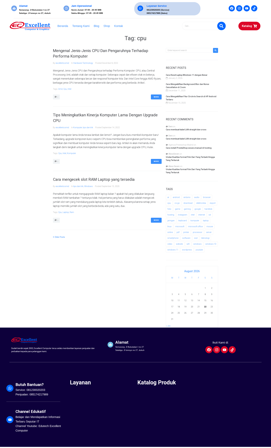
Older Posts (59, 237)
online (170, 232)
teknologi (205, 238)
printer (186, 232)
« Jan (168, 326)
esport (213, 203)
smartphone (172, 238)
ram (72, 212)
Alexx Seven (174, 166)
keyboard (182, 220)
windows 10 (210, 244)
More (156, 97)
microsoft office (195, 226)
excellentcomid (62, 63)
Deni (170, 126)
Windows (88, 186)
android (176, 197)
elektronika (201, 203)
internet (201, 215)
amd (60, 89)
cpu (65, 89)
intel (69, 89)
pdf (178, 232)
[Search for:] (189, 50)
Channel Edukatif (31, 411)
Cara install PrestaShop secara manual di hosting (189, 148)
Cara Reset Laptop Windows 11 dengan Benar (186, 75)
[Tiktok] (254, 8)
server (209, 232)
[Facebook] (232, 8)
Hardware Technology (83, 63)
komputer (71, 153)
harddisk (208, 209)
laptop (66, 212)
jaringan (171, 220)
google (197, 209)
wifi (188, 244)
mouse (209, 226)
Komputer (77, 127)
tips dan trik (88, 127)
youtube (199, 250)
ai (168, 197)
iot (210, 215)
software (186, 238)
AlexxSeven (174, 154)
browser (207, 197)
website (179, 244)
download (188, 203)
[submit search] (221, 26)
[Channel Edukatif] (9, 419)
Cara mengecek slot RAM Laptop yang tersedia (94, 179)
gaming (187, 209)
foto (169, 209)
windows (197, 244)
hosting (170, 215)
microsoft (179, 226)
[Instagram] (239, 8)
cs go (177, 203)
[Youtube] (247, 8)
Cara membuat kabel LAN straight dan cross (186, 129)
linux (169, 226)
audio (196, 197)
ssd (195, 238)
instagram (182, 215)
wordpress (187, 250)
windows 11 (172, 250)
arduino (186, 197)
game (177, 209)
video (169, 244)
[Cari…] (204, 26)
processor (197, 232)
